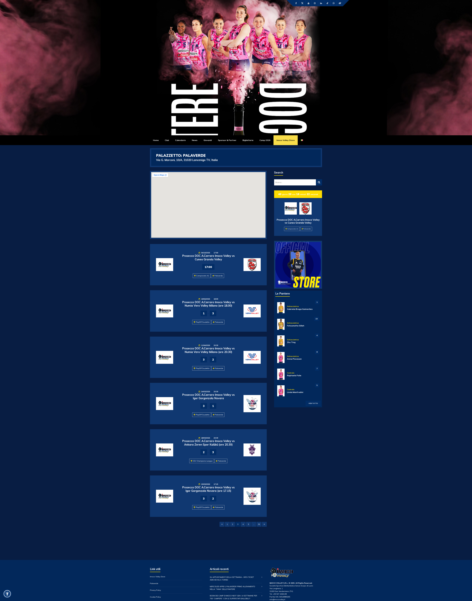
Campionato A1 (202, 276)
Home (156, 140)
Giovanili (208, 140)
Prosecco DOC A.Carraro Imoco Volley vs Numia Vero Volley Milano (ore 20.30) (208, 350)
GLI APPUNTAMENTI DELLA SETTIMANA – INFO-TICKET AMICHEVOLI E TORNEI (232, 578)
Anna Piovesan (294, 359)
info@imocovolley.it (277, 599)
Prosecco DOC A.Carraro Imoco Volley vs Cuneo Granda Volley (208, 257)
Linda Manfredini (295, 392)
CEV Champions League (203, 461)
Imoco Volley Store (286, 140)
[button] (7, 593)
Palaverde (218, 276)
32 (259, 524)
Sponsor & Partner (227, 140)
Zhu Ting (291, 342)
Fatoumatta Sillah (295, 325)
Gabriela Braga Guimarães (300, 309)
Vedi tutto (313, 403)
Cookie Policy (155, 597)
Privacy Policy (155, 590)
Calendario (180, 140)
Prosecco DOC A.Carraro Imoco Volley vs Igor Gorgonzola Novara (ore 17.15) (208, 489)
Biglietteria (248, 140)
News (194, 140)
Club (167, 140)
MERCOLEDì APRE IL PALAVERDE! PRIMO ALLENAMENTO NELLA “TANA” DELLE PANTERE (232, 587)
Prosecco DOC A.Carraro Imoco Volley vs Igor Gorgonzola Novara (208, 396)
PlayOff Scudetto (203, 322)
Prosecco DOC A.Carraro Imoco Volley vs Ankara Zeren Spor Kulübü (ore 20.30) (208, 442)
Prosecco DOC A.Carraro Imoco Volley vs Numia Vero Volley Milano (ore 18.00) (208, 303)
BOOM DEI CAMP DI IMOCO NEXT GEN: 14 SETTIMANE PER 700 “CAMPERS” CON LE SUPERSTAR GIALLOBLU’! (233, 597)
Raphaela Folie (294, 375)
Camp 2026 (264, 140)
